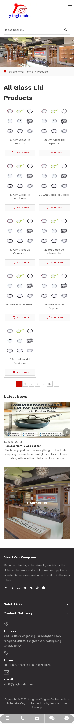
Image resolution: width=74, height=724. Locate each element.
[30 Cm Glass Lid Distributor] (20, 176)
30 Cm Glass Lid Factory (19, 141)
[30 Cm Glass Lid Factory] (20, 121)
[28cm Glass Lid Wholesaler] (54, 231)
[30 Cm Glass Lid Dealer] (54, 176)
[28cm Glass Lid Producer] (20, 340)
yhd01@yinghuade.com (18, 684)
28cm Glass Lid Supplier (54, 306)
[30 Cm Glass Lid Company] (20, 231)
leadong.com (58, 703)
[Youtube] (18, 588)
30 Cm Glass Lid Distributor (19, 196)
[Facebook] (6, 588)
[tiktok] (37, 588)
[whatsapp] (43, 588)
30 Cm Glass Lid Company (19, 251)
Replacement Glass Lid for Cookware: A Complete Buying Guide (24, 446)
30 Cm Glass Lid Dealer (54, 195)
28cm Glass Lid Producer (20, 361)
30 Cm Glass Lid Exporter (54, 141)
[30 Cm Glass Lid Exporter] (54, 121)
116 (49, 384)
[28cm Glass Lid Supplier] (54, 286)
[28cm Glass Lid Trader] (20, 286)
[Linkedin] (12, 588)
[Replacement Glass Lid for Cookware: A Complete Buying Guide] (37, 437)
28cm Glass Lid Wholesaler (54, 251)
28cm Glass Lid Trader (19, 304)
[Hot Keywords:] (65, 29)
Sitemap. (37, 707)
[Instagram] (24, 588)
